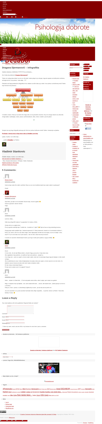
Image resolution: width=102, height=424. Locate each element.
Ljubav (23, 392)
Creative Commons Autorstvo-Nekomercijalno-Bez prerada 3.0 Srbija (38, 414)
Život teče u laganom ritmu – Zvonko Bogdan (76, 170)
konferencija (14, 392)
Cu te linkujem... (28, 72)
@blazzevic (12, 417)
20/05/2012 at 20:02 (10, 198)
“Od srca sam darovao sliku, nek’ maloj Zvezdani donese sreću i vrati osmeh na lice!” (76, 94)
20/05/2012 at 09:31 (10, 182)
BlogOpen (28, 389)
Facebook (83, 389)
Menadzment (35, 392)
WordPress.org (9, 408)
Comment (4, 313)
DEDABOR (65, 389)
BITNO (17, 389)
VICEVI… (5, 12)
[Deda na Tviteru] (9, 17)
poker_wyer (76, 121)
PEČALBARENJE (74, 392)
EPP (79, 389)
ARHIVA (5, 4)
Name (4, 317)
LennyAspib (76, 114)
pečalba (79, 392)
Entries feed (9, 404)
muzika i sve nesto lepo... (53, 392)
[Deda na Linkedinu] (24, 17)
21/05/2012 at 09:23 (10, 247)
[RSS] (13, 17)
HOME (4, 2)
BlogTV (40, 389)
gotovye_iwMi (76, 84)
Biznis (21, 389)
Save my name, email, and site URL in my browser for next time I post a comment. (24, 326)
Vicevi (38, 395)
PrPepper (20, 160)
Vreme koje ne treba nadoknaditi (75, 110)
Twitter (25, 160)
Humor (5, 392)
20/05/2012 (15, 72)
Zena (55, 395)
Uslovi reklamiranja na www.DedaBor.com (88, 136)
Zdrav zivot (51, 395)
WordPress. (91, 422)
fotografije (88, 389)
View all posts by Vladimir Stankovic (12, 158)
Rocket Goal (76, 78)
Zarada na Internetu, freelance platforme (41, 350)
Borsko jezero (53, 389)
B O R (4, 6)
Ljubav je (29, 392)
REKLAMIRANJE (7, 10)
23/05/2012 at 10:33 (10, 277)
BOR (48, 389)
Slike (11, 395)
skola (9, 395)
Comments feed (10, 406)
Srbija (15, 395)
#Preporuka (7, 389)
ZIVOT (57, 395)
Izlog (10, 392)
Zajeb (46, 395)
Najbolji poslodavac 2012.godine (10, 162)
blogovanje (35, 389)
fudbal (93, 389)
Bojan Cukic (44, 389)
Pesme (69, 392)
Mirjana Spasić (9, 180)
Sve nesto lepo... (24, 395)
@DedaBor (10, 140)
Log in (7, 402)
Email (3, 320)
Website (4, 323)
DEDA (4, 8)
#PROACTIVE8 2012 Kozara (9, 165)
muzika (42, 392)
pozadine (82, 392)
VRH (42, 395)
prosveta (86, 392)
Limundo (18, 392)
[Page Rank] (88, 123)
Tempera (85, 422)
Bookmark (30, 160)
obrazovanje (64, 392)
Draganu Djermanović (21, 75)
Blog (4, 160)
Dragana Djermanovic (11, 160)
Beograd (14, 389)
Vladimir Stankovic (7, 72)
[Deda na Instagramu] (18, 17)
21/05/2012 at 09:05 (10, 215)
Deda (58, 389)
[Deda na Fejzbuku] (3, 17)
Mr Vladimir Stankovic (61, 350)
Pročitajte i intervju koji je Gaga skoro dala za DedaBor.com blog (20, 133)
